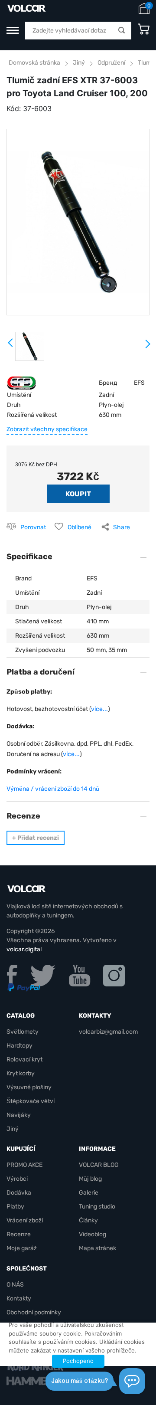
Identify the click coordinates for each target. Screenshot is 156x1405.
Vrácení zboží (24, 1220)
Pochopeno (78, 1360)
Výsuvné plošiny (29, 1087)
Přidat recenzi (35, 838)
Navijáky (18, 1115)
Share (121, 527)
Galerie (88, 1192)
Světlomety (22, 1031)
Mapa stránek (97, 1248)
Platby (15, 1206)
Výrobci (17, 1178)
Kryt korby (20, 1073)
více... (99, 709)
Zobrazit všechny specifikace (47, 429)
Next (147, 347)
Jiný (79, 62)
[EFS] (21, 382)
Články (88, 1220)
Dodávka (18, 1192)
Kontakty (18, 1298)
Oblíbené (79, 527)
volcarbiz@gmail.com (108, 1031)
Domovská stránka (34, 62)
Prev (10, 346)
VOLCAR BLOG (99, 1165)
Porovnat (33, 527)
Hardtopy (19, 1045)
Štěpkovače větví (30, 1101)
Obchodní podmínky (33, 1312)
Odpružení (111, 62)
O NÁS (15, 1284)
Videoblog (92, 1234)
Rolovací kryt (24, 1059)
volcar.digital (24, 949)
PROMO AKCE (24, 1165)
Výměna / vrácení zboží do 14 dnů (52, 789)
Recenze (18, 1234)
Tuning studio (97, 1206)
